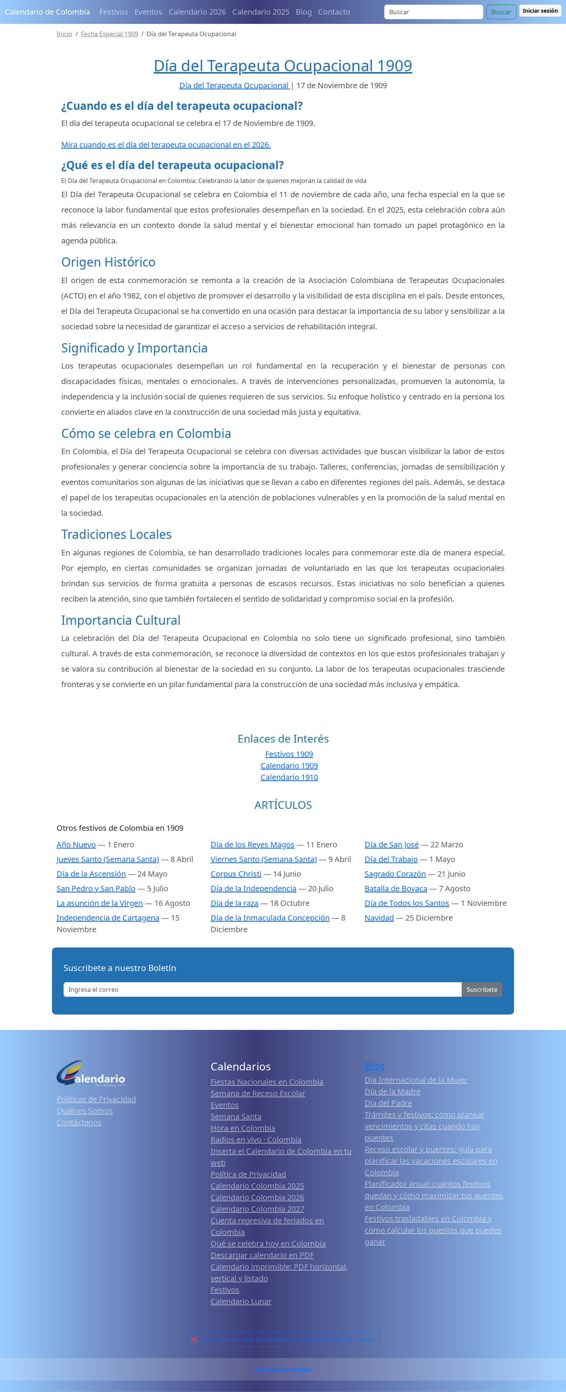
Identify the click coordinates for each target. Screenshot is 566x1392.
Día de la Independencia (253, 888)
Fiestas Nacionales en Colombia (267, 1082)
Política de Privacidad (248, 1174)
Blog (304, 12)
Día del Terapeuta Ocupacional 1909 (283, 65)
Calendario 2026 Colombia (283, 1369)
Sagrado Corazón (395, 874)
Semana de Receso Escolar (258, 1093)
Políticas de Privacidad (96, 1099)
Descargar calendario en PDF (262, 1255)
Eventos (148, 12)
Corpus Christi (236, 874)
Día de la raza (234, 903)
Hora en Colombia (243, 1128)
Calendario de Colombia (47, 12)
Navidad (379, 917)
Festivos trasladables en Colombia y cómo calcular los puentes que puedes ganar (433, 1230)
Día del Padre (388, 1103)
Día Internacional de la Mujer (416, 1080)
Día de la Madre (392, 1091)
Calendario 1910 (289, 777)
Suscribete (482, 989)
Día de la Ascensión (91, 874)
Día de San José (392, 844)
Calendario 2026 (197, 12)
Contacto (334, 12)
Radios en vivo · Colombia (256, 1139)
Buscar (501, 12)
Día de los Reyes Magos (253, 844)
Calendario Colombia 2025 (257, 1186)
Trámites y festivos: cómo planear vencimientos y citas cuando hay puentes (424, 1126)
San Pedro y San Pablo (96, 888)
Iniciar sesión (540, 10)
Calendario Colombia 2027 (257, 1209)
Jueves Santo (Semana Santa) (108, 859)
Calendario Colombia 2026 (257, 1197)
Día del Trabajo (391, 859)
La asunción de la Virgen (100, 903)
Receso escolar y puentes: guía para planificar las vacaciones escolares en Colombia (431, 1160)
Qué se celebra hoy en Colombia (268, 1243)
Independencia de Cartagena (108, 917)
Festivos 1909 (289, 754)
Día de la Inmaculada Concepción (270, 917)
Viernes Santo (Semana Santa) (264, 859)
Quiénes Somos (85, 1110)
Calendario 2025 (261, 12)
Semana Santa (236, 1116)
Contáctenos (79, 1122)
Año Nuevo (76, 844)
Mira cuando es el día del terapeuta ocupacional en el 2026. (166, 144)
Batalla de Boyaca (396, 888)
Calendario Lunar (241, 1301)
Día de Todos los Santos (407, 903)
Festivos (113, 12)
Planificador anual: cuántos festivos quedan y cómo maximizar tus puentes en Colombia (434, 1195)
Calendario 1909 (289, 765)
